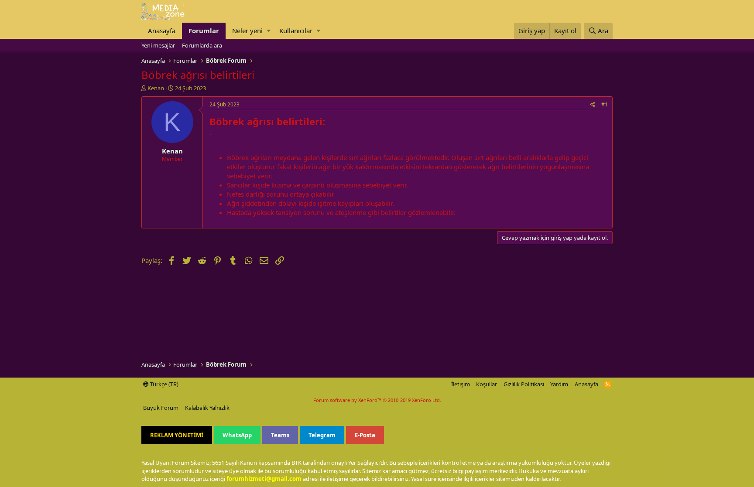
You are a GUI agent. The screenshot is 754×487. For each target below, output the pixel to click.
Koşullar (486, 384)
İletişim (460, 384)
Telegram (322, 435)
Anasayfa (161, 30)
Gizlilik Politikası (524, 384)
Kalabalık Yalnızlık (207, 408)
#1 (604, 104)
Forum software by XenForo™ (377, 400)
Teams (280, 435)
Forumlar (203, 30)
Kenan (155, 88)
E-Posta (365, 435)
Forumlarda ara (202, 45)
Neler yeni (247, 30)
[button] (268, 31)
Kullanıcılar (295, 30)
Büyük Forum (160, 408)
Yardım (559, 384)
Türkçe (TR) (163, 384)
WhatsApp (237, 435)
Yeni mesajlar (158, 45)
